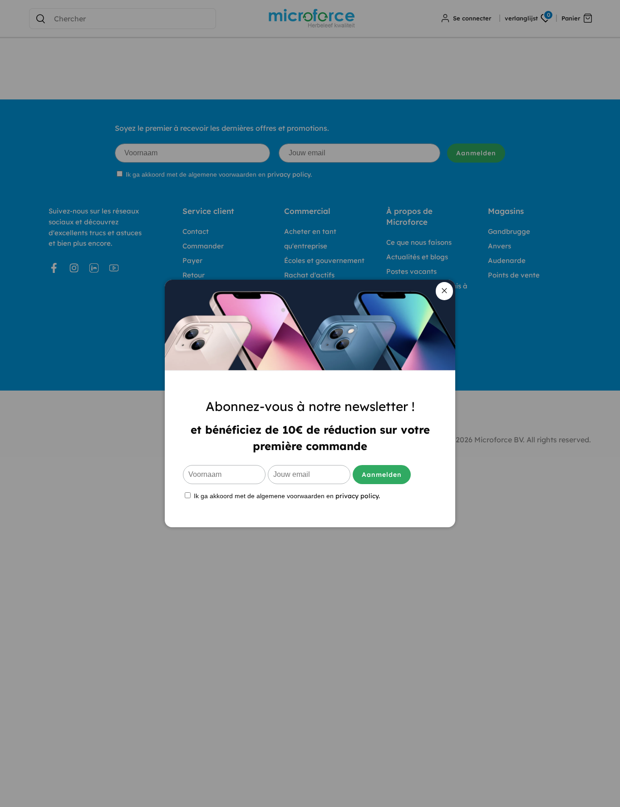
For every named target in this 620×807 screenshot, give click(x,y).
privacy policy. (357, 496)
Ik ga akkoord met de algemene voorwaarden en (286, 496)
